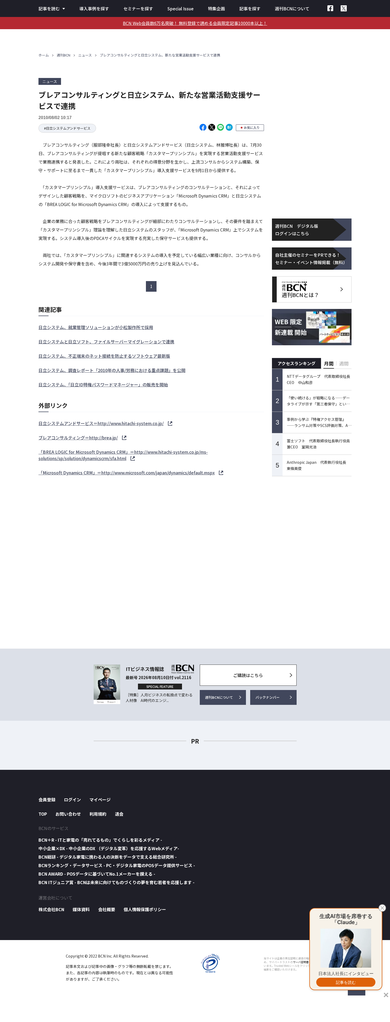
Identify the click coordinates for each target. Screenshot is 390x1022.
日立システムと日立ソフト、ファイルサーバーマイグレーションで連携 (106, 341)
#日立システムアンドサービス (67, 128)
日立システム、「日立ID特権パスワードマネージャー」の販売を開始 (103, 384)
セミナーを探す (138, 8)
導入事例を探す (94, 8)
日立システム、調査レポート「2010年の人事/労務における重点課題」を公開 (111, 370)
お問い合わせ (68, 814)
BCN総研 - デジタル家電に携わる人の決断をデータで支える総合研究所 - (107, 857)
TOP (42, 814)
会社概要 (106, 909)
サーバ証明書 (301, 962)
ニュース (85, 55)
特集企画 (216, 8)
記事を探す (250, 8)
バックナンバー (267, 697)
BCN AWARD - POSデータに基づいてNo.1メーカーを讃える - (96, 874)
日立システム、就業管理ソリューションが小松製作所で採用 (95, 327)
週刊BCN (63, 55)
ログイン (72, 799)
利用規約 (97, 814)
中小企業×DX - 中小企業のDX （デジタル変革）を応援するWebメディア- (108, 848)
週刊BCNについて (292, 8)
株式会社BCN (51, 909)
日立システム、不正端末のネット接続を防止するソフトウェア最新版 (104, 356)
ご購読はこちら (248, 675)
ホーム (43, 55)
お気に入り (252, 127)
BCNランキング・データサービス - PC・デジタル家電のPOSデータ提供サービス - (116, 865)
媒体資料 (81, 909)
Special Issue (180, 8)
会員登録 (46, 799)
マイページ (100, 799)
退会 (119, 814)
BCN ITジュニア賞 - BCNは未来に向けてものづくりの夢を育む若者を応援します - (116, 882)
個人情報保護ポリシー (145, 909)
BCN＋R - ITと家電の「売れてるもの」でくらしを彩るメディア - (100, 840)
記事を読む (49, 8)
